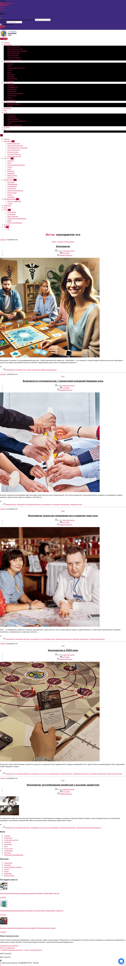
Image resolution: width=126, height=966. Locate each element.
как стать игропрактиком (50, 774)
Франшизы (11, 76)
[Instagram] (4, 5)
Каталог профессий (14, 104)
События (10, 81)
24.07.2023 (66, 657)
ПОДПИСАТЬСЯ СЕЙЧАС (9, 946)
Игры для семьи (12, 55)
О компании (11, 117)
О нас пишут (11, 115)
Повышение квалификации (16, 121)
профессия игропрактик (48, 370)
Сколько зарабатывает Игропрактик (88, 828)
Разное (9, 98)
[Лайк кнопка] (0, 366)
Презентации (11, 95)
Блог (5, 110)
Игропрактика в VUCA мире (63, 650)
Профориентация (10, 102)
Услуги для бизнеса (14, 57)
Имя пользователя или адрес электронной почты (17, 20)
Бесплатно (11, 85)
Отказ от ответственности (32, 950)
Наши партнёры (12, 119)
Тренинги (10, 64)
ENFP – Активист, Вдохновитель (63, 242)
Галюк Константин (68, 251)
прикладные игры (76, 504)
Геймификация (12, 87)
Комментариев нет (66, 255)
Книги (9, 66)
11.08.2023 (66, 388)
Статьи (9, 106)
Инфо (9, 123)
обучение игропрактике (61, 504)
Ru (5, 129)
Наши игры (7, 45)
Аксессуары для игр (14, 59)
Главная (6, 42)
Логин (2, 26)
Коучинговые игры (13, 47)
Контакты (7, 127)
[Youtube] (2, 5)
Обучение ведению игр (15, 93)
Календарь (7, 108)
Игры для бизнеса (13, 53)
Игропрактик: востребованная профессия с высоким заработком (63, 784)
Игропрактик (63, 246)
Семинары (11, 100)
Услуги (9, 70)
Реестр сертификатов (14, 125)
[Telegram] (6, 5)
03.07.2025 (66, 253)
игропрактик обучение (33, 504)
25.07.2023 (66, 522)
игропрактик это (20, 370)
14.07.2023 (66, 791)
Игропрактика (12, 89)
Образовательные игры (64, 639)
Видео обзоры (12, 78)
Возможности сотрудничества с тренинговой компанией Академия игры (63, 380)
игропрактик (10, 370)
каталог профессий (33, 370)
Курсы (9, 72)
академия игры (11, 504)
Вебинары (10, 74)
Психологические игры (15, 49)
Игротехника (11, 91)
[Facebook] (0, 5)
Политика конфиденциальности (11, 950)
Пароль (3, 22)
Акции (2, 7)
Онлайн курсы (8, 83)
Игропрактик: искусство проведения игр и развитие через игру (63, 515)
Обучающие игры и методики (17, 51)
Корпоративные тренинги (16, 68)
